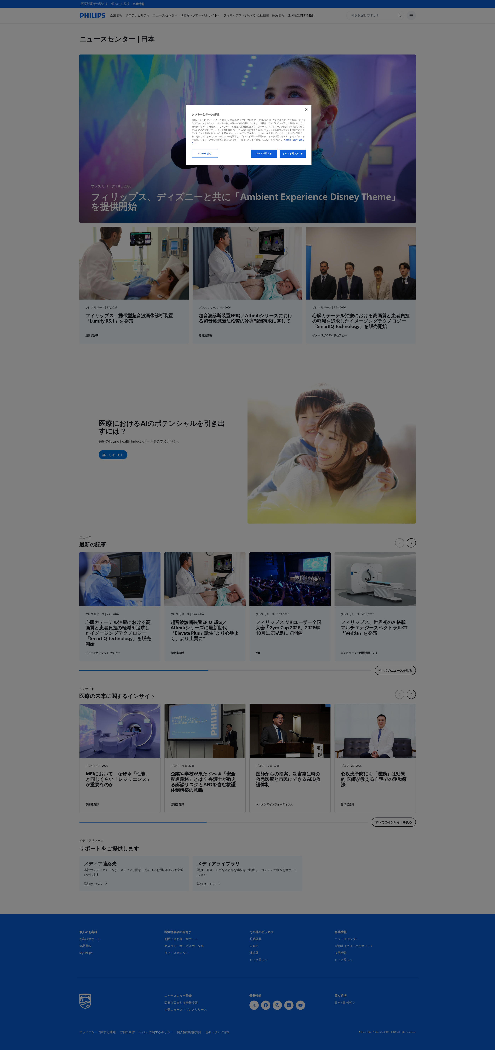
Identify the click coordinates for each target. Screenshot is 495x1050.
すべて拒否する (264, 153)
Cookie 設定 (204, 153)
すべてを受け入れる (293, 153)
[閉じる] (306, 109)
